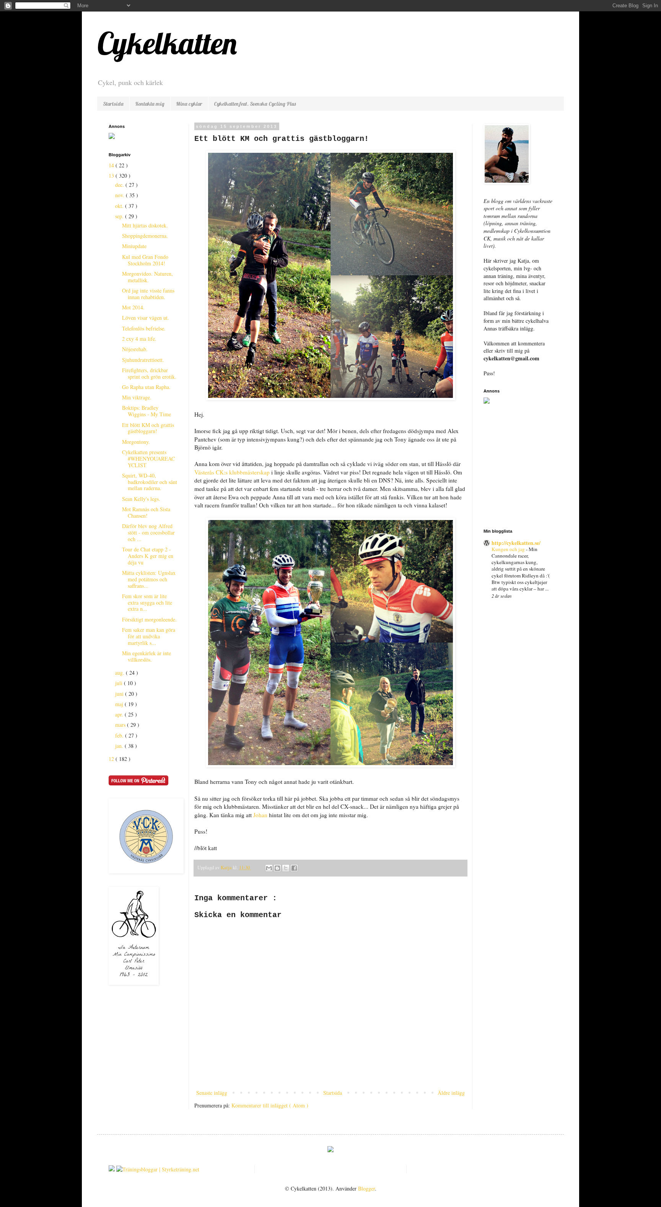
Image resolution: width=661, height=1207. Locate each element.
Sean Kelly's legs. (141, 498)
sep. (120, 216)
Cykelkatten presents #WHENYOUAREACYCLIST (148, 458)
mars (121, 724)
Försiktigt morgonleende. (149, 619)
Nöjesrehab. (135, 349)
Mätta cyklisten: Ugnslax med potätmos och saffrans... (149, 579)
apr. (120, 714)
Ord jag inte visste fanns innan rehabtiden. (148, 294)
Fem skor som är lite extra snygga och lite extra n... (147, 602)
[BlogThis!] (277, 868)
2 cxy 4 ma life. (139, 338)
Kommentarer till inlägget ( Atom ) (269, 1105)
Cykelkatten (167, 43)
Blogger (366, 1188)
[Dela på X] (286, 868)
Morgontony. (136, 441)
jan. (120, 745)
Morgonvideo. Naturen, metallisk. (147, 277)
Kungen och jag (509, 549)
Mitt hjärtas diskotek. (145, 225)
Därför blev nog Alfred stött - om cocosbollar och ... (148, 532)
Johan (260, 815)
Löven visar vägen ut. (145, 317)
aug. (120, 672)
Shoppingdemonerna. (145, 235)
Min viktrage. (136, 397)
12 (112, 758)
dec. (120, 184)
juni (120, 693)
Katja (227, 867)
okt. (120, 205)
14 (112, 165)
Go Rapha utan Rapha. (146, 387)
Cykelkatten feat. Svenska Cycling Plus (255, 103)
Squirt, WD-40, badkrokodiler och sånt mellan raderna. (149, 482)
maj (120, 704)
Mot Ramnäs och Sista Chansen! (146, 512)
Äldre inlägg (451, 1092)
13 (112, 175)
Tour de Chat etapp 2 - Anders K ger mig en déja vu (147, 556)
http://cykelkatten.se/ (516, 543)
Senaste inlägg (211, 1092)
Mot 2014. (133, 307)
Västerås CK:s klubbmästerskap (232, 472)
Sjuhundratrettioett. (143, 359)
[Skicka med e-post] (269, 868)
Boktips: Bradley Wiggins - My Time (146, 411)
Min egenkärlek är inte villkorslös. (146, 656)
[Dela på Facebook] (294, 868)
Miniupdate (134, 246)
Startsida (113, 103)
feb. (120, 735)
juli (119, 683)
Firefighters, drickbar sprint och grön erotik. (149, 373)
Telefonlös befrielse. (144, 328)
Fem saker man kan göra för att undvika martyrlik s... (148, 636)
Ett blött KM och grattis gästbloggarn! (148, 428)
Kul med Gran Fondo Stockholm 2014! (145, 260)
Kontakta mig (149, 103)
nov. (120, 195)
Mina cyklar (189, 103)
